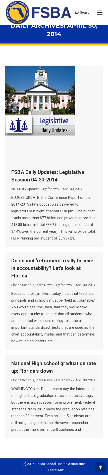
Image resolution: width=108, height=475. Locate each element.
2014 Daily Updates (25, 189)
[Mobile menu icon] (99, 12)
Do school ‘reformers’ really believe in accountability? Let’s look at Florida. (52, 268)
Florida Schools (22, 285)
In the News (44, 285)
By (51, 189)
